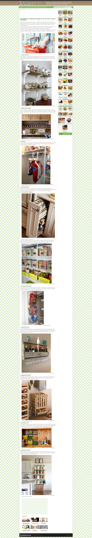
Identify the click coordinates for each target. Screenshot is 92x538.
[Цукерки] (70, 82)
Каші (70, 110)
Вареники (60, 110)
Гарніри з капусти (70, 70)
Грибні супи (70, 28)
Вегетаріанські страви (70, 116)
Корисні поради (69, 123)
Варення (60, 103)
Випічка (65, 85)
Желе (65, 83)
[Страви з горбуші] (65, 48)
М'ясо (65, 30)
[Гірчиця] (65, 75)
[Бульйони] (65, 27)
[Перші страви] (60, 115)
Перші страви (60, 116)
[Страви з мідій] (70, 55)
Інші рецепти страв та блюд (65, 105)
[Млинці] (60, 89)
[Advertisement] (38, 14)
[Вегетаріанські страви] (70, 115)
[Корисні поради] (68, 122)
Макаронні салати (70, 22)
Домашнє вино (70, 97)
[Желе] (65, 82)
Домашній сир (65, 104)
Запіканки (70, 90)
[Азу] (60, 34)
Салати (65, 16)
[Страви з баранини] (65, 34)
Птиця (65, 37)
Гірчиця (65, 76)
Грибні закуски (60, 15)
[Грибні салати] (60, 20)
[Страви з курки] (70, 41)
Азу (60, 35)
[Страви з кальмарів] (60, 55)
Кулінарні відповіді (61, 123)
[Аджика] (60, 75)
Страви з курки (70, 42)
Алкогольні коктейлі (60, 97)
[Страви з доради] (70, 48)
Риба (65, 44)
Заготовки (65, 99)
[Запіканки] (70, 89)
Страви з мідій (70, 56)
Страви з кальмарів (60, 56)
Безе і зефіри (60, 83)
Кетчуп (70, 76)
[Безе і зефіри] (60, 82)
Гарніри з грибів (65, 70)
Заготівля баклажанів (70, 104)
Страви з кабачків (70, 63)
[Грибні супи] (70, 27)
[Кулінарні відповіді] (61, 122)
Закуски (65, 9)
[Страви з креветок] (65, 55)
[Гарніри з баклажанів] (60, 68)
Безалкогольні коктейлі (65, 97)
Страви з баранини (65, 35)
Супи (65, 23)
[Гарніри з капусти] (70, 68)
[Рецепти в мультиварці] (64, 129)
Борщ (60, 28)
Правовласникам (69, 535)
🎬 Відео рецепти (65, 133)
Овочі (65, 57)
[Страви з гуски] (60, 41)
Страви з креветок (65, 56)
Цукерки (70, 83)
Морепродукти (65, 51)
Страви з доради (70, 49)
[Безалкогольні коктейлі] (65, 96)
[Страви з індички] (65, 41)
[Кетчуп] (70, 75)
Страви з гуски (60, 42)
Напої (65, 92)
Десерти (65, 78)
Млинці (60, 90)
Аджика (60, 76)
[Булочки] (65, 89)
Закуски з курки (65, 15)
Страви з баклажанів (65, 63)
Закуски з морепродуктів (70, 15)
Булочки (65, 90)
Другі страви (65, 116)
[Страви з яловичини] (70, 34)
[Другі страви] (65, 115)
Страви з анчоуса (60, 49)
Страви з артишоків (60, 63)
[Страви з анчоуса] (60, 48)
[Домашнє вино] (70, 96)
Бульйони (65, 28)
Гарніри (65, 64)
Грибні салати (60, 22)
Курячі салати (65, 22)
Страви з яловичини (70, 35)
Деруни (65, 110)
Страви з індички (65, 42)
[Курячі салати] (65, 20)
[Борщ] (60, 27)
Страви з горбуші (65, 49)
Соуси (65, 71)
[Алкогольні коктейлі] (60, 96)
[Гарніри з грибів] (65, 68)
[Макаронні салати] (70, 20)
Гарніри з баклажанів (60, 70)
